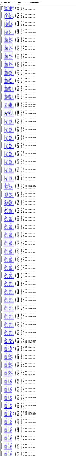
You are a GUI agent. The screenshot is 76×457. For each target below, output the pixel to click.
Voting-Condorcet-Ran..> (9, 205)
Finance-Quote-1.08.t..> (9, 106)
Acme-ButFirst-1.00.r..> (9, 8)
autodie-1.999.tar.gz (8, 374)
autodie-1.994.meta (8, 359)
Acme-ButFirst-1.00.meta (9, 7)
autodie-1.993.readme (8, 357)
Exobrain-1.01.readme (8, 45)
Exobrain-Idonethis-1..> (9, 79)
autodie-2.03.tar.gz (8, 385)
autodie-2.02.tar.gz (8, 383)
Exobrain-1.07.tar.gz (8, 62)
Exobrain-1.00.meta (8, 42)
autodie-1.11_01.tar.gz (9, 347)
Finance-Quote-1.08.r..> (9, 105)
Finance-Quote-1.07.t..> (9, 104)
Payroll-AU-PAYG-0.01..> (9, 186)
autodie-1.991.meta (8, 351)
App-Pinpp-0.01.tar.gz (8, 22)
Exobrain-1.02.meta (8, 47)
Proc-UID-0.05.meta (8, 194)
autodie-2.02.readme (8, 382)
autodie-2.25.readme (8, 446)
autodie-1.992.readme (8, 354)
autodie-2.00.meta (8, 376)
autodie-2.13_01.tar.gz (9, 411)
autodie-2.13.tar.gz (8, 410)
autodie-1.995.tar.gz (8, 363)
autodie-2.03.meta (8, 384)
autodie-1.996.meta (8, 364)
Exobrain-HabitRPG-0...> (9, 77)
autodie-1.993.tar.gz (8, 358)
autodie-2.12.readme (8, 407)
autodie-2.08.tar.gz (8, 397)
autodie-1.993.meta (8, 356)
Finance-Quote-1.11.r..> (9, 109)
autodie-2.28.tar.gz (8, 452)
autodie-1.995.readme (8, 362)
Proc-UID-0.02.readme (8, 189)
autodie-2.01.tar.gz (8, 380)
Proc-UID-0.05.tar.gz (8, 196)
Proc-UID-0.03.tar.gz (8, 191)
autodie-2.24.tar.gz (8, 444)
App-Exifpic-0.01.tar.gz (9, 17)
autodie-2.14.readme (8, 416)
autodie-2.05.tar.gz (8, 391)
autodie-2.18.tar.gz (8, 428)
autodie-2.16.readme (8, 421)
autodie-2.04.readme (8, 387)
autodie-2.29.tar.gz (8, 455)
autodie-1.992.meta (8, 353)
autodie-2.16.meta (8, 420)
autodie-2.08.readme (8, 396)
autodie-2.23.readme (8, 441)
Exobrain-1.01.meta (8, 44)
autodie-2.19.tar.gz (8, 431)
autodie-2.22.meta (8, 437)
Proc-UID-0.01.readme (8, 187)
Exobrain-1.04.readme (8, 53)
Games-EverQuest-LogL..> (9, 111)
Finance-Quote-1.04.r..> (9, 98)
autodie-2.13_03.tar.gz (9, 413)
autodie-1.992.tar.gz (8, 355)
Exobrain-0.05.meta (8, 36)
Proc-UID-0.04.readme (8, 192)
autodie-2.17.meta (8, 423)
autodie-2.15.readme (8, 418)
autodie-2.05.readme (8, 390)
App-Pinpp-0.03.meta (8, 26)
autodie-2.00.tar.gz (8, 377)
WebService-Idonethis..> (9, 277)
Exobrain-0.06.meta (8, 39)
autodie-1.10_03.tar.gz (9, 343)
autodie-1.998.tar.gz (8, 371)
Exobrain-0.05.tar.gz (8, 38)
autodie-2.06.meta (8, 392)
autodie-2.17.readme (8, 424)
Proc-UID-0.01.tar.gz (8, 188)
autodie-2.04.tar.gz (8, 388)
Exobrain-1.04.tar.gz (8, 54)
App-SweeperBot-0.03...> (9, 33)
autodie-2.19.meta (8, 429)
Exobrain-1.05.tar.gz (8, 57)
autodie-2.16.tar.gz (8, 422)
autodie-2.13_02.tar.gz (9, 412)
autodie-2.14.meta (8, 415)
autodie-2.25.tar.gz (8, 447)
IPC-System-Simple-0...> (9, 114)
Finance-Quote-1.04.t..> (9, 99)
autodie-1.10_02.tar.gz (9, 342)
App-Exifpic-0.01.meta (8, 15)
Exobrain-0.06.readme (8, 40)
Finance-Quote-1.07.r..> (9, 103)
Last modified (17, 4)
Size (24, 4)
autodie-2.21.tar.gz (8, 436)
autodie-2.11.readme (8, 404)
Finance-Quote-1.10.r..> (9, 107)
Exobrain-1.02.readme (8, 48)
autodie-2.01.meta (8, 378)
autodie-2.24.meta (8, 442)
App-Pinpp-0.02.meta (8, 23)
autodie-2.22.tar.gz (8, 439)
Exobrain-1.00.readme (8, 43)
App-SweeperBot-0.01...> (9, 28)
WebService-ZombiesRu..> (9, 338)
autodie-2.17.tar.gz (8, 425)
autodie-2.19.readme (8, 430)
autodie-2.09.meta (8, 398)
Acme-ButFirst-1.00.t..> (9, 9)
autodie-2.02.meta (8, 381)
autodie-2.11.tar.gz (8, 405)
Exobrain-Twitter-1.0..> (9, 85)
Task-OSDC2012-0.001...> (9, 202)
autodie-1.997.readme (8, 368)
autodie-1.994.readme (8, 360)
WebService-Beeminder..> (9, 210)
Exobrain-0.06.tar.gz (8, 41)
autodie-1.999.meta (8, 372)
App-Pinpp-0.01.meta (8, 20)
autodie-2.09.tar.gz (8, 400)
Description (28, 4)
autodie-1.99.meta (8, 348)
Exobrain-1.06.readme (8, 59)
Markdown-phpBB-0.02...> (9, 183)
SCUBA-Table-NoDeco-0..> (9, 197)
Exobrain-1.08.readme (8, 64)
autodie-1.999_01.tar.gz (9, 375)
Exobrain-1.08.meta (8, 63)
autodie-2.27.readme (8, 449)
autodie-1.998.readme (8, 370)
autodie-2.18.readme (8, 427)
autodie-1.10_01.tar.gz (9, 341)
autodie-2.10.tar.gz (8, 402)
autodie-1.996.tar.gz (8, 366)
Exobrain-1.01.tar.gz (8, 46)
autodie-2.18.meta (8, 426)
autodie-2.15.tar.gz (8, 419)
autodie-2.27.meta (8, 448)
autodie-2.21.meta (8, 434)
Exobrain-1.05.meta (8, 55)
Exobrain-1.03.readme (8, 51)
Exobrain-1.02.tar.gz (8, 49)
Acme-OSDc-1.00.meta (8, 10)
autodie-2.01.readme (8, 379)
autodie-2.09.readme (8, 399)
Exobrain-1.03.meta (8, 50)
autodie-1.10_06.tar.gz (9, 345)
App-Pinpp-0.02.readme (8, 24)
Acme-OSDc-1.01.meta (8, 12)
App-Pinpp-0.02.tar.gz (8, 25)
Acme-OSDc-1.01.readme (8, 13)
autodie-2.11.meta (8, 403)
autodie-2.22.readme (8, 438)
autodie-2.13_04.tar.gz (9, 414)
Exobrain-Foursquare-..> (9, 74)
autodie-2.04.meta (8, 386)
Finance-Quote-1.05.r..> (9, 100)
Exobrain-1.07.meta (8, 60)
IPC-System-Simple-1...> (9, 158)
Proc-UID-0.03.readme (8, 190)
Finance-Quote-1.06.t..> (9, 102)
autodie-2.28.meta (8, 450)
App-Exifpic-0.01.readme (9, 16)
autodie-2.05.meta (8, 389)
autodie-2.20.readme (8, 433)
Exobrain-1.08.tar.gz (8, 65)
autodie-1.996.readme (8, 365)
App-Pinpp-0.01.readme (8, 21)
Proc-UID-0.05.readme (8, 195)
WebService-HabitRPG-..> (9, 218)
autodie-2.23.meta (8, 440)
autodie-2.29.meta (8, 453)
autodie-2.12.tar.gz (8, 408)
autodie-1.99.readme (8, 349)
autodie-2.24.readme (8, 443)
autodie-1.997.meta (8, 367)
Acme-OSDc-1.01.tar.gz (8, 14)
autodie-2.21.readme (8, 435)
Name (5, 4)
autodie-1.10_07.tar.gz (9, 346)
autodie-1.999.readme (8, 373)
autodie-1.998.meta (8, 369)
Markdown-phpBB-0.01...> (9, 181)
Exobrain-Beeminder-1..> (9, 66)
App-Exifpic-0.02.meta (8, 18)
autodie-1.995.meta (8, 361)
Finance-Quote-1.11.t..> (9, 110)
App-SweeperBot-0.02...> (9, 30)
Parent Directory (10, 6)
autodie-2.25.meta (8, 445)
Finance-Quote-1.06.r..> (9, 101)
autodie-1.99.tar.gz (8, 350)
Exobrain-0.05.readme (8, 37)
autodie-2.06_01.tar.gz (9, 394)
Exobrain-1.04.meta (8, 52)
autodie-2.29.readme (8, 454)
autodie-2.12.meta (8, 406)
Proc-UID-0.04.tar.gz (8, 193)
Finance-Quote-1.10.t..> (9, 108)
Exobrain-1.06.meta (8, 58)
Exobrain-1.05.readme (8, 56)
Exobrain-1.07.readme (8, 61)
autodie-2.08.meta (8, 395)
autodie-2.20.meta (8, 432)
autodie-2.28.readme (8, 451)
